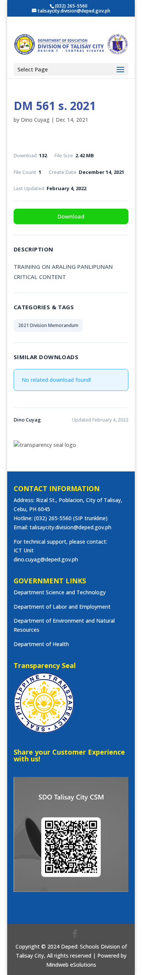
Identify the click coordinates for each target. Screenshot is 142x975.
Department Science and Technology (60, 592)
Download (71, 216)
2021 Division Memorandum (48, 325)
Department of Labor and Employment (62, 606)
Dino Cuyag (35, 119)
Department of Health (41, 644)
